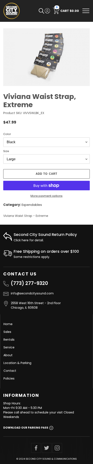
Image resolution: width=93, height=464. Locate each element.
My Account (47, 10)
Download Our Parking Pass (25, 427)
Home (8, 324)
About (8, 355)
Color (7, 134)
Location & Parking (17, 363)
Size (6, 151)
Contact (9, 371)
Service (8, 347)
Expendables (32, 204)
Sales (7, 332)
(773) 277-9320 (29, 283)
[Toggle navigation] (86, 11)
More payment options (46, 196)
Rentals (8, 339)
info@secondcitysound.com (32, 293)
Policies (8, 378)
